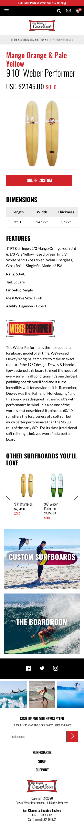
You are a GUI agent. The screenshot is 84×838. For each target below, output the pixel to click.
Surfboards (42, 752)
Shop (42, 761)
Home (14, 40)
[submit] (72, 736)
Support (42, 769)
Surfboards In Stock (32, 40)
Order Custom (39, 180)
